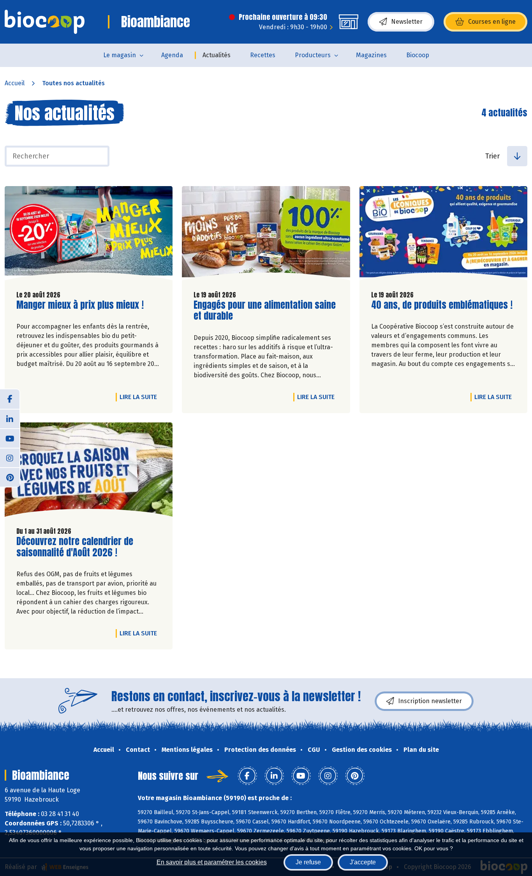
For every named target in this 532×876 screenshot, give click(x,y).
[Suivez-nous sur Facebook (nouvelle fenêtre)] (9, 399)
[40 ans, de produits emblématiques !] (443, 235)
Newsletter (407, 21)
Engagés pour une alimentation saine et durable (265, 310)
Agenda (172, 55)
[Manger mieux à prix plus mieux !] (89, 235)
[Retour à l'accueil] (45, 22)
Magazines (371, 55)
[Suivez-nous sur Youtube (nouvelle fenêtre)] (9, 438)
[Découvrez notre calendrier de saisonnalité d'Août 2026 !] (89, 471)
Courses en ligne (492, 21)
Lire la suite (140, 397)
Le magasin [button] (119, 55)
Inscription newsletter (430, 701)
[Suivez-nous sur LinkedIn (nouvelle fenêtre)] (9, 418)
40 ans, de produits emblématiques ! (442, 305)
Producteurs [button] (313, 55)
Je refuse (308, 862)
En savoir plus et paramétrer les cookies (212, 862)
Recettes (262, 55)
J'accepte (363, 862)
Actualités (217, 55)
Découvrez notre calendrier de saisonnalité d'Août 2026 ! (74, 547)
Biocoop (417, 55)
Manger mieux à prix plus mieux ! (80, 305)
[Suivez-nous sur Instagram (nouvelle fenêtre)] (9, 457)
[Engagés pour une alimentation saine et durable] (266, 235)
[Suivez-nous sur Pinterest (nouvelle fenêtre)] (9, 477)
